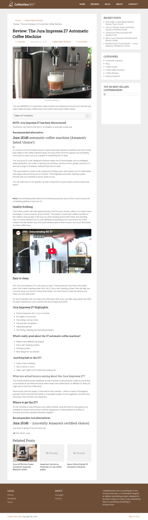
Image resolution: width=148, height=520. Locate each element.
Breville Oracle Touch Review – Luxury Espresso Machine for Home (122, 45)
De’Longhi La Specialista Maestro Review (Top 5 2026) (120, 23)
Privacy (10, 495)
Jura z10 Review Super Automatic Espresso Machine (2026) (120, 28)
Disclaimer (11, 498)
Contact (133, 4)
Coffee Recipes (112, 73)
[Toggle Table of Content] (86, 116)
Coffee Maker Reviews (61, 42)
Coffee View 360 (14, 516)
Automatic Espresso (114, 60)
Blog (107, 4)
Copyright (59, 495)
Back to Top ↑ (135, 516)
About (119, 4)
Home (82, 4)
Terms (10, 502)
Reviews (95, 4)
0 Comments (81, 42)
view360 (21, 42)
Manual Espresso (113, 76)
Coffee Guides (111, 67)
